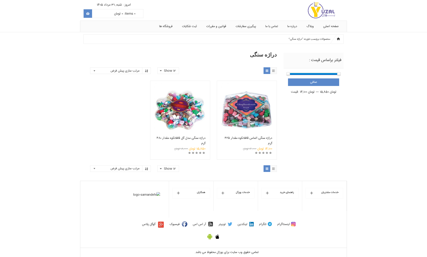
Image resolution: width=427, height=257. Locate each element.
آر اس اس (199, 224)
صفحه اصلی (331, 26)
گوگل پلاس (148, 224)
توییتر (222, 224)
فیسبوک (175, 224)
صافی (313, 82)
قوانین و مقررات (216, 26)
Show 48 (170, 213)
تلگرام (262, 224)
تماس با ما (271, 26)
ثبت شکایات (189, 26)
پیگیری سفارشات (246, 26)
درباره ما (292, 26)
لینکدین (242, 224)
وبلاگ (310, 26)
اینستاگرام (283, 224)
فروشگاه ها (166, 26)
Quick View (247, 104)
